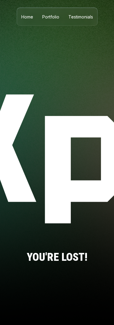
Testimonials (80, 16)
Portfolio (50, 16)
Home (27, 16)
